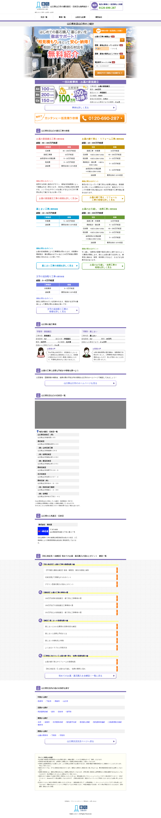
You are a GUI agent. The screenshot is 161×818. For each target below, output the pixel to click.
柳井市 (40, 725)
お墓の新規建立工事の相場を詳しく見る (57, 198)
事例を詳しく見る (80, 107)
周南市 (57, 701)
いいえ (114, 48)
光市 (39, 722)
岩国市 (47, 722)
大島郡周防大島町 (115, 722)
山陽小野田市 (43, 735)
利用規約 (67, 801)
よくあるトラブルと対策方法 (56, 648)
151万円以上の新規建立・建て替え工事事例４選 (63, 612)
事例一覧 (62, 17)
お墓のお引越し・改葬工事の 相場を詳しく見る (103, 266)
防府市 (40, 701)
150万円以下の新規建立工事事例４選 (59, 605)
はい (99, 48)
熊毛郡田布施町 (99, 722)
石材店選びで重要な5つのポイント (58, 577)
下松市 (48, 701)
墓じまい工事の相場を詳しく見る (57, 265)
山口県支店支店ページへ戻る (80, 741)
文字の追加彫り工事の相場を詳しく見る (57, 310)
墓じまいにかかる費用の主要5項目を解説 (60, 626)
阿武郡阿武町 (43, 712)
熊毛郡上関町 (85, 722)
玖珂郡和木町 (58, 722)
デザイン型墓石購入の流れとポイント (59, 584)
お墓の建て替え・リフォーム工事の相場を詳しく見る (103, 198)
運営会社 (98, 17)
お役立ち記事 (80, 17)
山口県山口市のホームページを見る (80, 383)
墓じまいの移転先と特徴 (54, 640)
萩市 (53, 712)
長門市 (68, 712)
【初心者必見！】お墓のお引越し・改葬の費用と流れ (65, 669)
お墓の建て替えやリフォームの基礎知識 (60, 662)
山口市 (65, 701)
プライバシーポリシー (76, 801)
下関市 (53, 735)
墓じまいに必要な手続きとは (56, 633)
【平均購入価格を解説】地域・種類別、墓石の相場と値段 (67, 570)
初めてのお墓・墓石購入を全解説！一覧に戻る (80, 676)
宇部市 (62, 735)
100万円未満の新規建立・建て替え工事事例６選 (63, 598)
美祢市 (60, 712)
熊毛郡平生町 (71, 722)
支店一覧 (44, 17)
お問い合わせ (93, 801)
